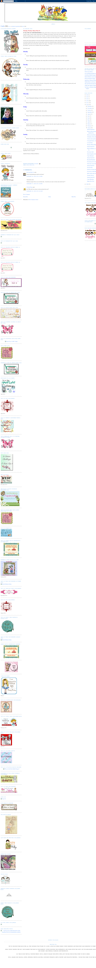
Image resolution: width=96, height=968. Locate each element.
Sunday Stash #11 (90, 165)
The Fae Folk (89, 167)
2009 (87, 184)
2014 (87, 96)
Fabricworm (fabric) (89, 71)
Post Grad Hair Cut (30, 172)
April (89, 122)
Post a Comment (26, 194)
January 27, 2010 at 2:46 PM (34, 183)
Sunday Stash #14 (90, 129)
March (89, 124)
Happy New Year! (90, 181)
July (88, 116)
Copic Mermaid (90, 155)
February (89, 125)
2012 (87, 100)
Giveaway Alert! (90, 152)
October (89, 110)
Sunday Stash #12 (90, 157)
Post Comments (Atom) (33, 199)
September (90, 112)
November (90, 108)
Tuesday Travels (90, 175)
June (89, 118)
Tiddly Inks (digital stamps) (90, 85)
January (89, 127)
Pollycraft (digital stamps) (90, 78)
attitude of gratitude (16, 26)
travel (23, 26)
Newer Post (25, 196)
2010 (87, 104)
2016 (87, 95)
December (90, 106)
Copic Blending (90, 179)
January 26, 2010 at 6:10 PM (34, 176)
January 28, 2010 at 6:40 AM (35, 191)
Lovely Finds (90, 142)
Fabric (9, 26)
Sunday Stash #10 (90, 177)
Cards (2, 26)
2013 (87, 98)
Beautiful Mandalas (91, 159)
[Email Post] (39, 163)
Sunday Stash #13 (90, 146)
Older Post (74, 196)
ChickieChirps (30, 187)
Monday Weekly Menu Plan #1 (31, 31)
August (89, 114)
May (89, 120)
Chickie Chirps (53, 11)
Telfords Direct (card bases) (90, 82)
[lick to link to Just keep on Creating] (11, 849)
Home (49, 196)
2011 (87, 102)
